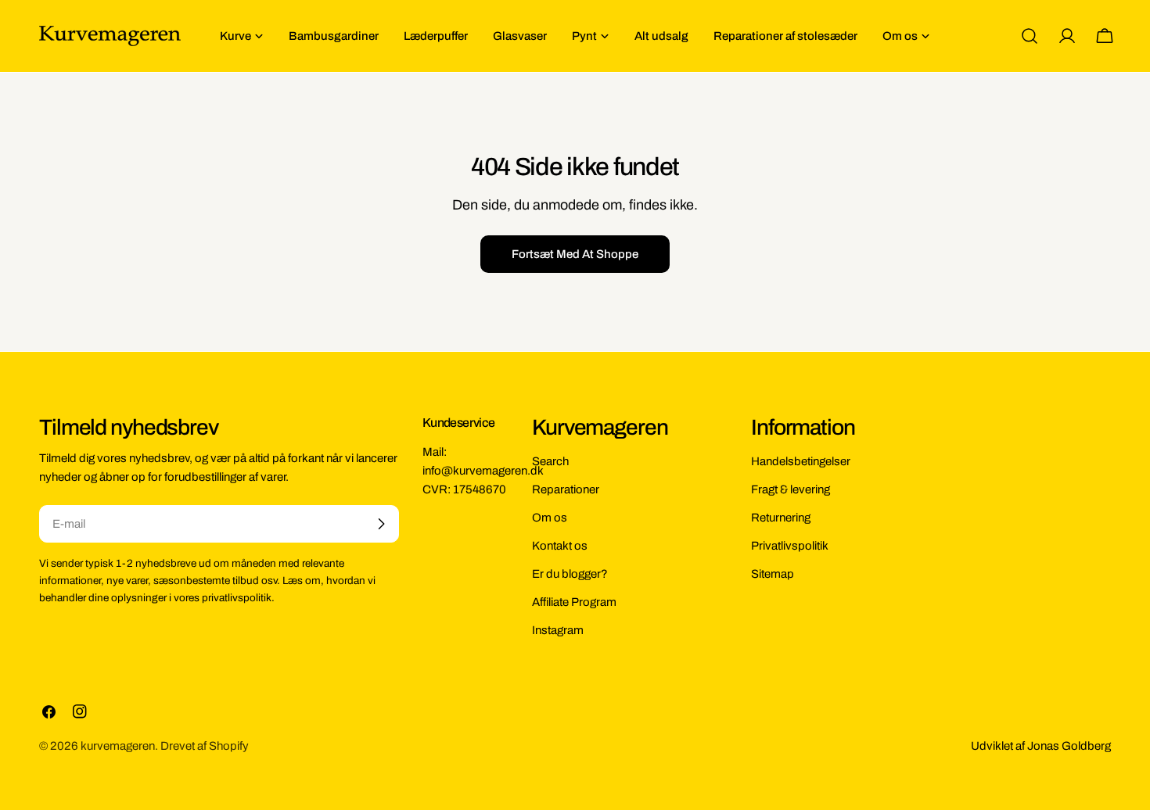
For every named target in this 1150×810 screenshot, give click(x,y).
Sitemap (772, 574)
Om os (549, 517)
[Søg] (1029, 36)
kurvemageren (118, 746)
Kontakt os (560, 545)
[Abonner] (381, 523)
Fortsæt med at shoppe (575, 254)
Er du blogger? (570, 574)
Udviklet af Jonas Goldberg (1041, 746)
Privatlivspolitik (789, 545)
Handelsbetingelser (800, 461)
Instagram (558, 630)
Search (550, 461)
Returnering (780, 517)
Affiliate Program (574, 602)
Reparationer (565, 489)
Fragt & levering (790, 489)
